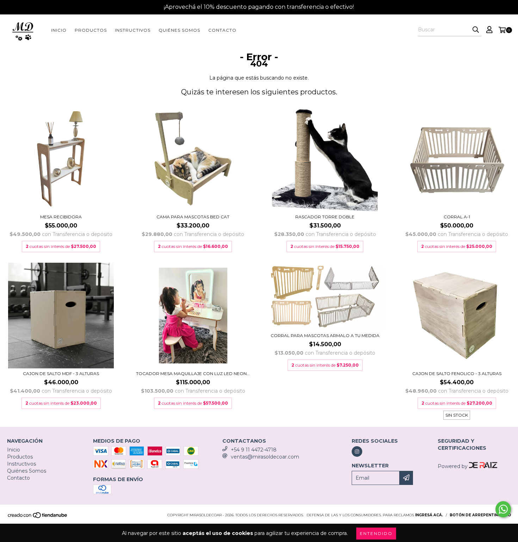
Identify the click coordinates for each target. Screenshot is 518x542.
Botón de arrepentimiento (480, 515)
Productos (91, 30)
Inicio (59, 30)
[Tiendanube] (38, 517)
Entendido (376, 533)
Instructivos (132, 30)
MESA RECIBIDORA (61, 216)
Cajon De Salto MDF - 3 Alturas (61, 373)
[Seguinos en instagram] (357, 451)
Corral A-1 (457, 216)
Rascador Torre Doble (324, 216)
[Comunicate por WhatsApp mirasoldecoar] (503, 509)
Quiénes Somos (179, 30)
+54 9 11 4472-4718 (254, 450)
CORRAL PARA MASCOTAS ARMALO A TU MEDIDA (325, 335)
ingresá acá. (429, 515)
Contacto (222, 30)
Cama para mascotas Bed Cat (192, 216)
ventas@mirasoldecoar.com (265, 457)
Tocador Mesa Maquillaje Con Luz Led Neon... (193, 373)
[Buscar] (475, 30)
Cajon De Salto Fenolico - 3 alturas (456, 373)
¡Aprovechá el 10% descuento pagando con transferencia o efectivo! (259, 7)
